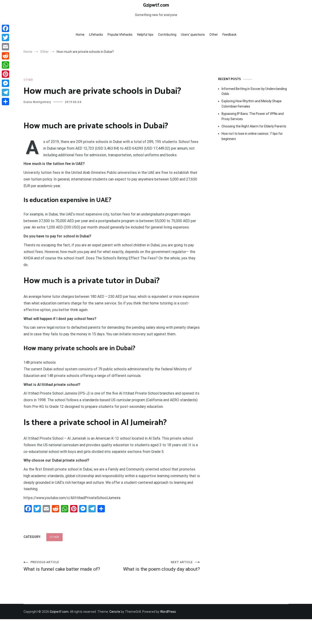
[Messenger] (5, 83)
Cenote (114, 611)
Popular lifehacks (120, 34)
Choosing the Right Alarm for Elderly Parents (254, 126)
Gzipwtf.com (156, 5)
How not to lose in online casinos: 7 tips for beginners (252, 136)
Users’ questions (193, 34)
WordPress (168, 611)
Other (213, 34)
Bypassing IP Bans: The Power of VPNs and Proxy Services (253, 116)
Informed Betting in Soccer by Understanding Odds (254, 91)
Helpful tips (145, 34)
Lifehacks (96, 34)
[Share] (5, 101)
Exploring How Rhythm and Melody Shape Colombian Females (252, 103)
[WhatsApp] (5, 65)
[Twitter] (5, 37)
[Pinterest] (5, 74)
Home (80, 34)
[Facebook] (5, 28)
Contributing (167, 34)
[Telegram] (5, 92)
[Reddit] (5, 55)
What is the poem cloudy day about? (161, 566)
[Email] (5, 46)
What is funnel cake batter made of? (62, 566)
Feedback (229, 34)
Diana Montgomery (37, 102)
